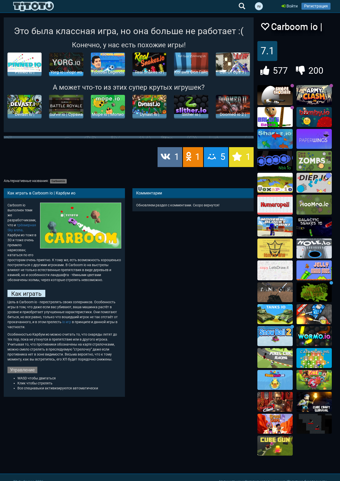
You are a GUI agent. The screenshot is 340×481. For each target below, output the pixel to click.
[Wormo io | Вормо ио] (314, 336)
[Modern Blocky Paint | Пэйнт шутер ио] (275, 227)
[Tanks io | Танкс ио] (275, 314)
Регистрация (316, 6)
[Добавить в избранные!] (264, 28)
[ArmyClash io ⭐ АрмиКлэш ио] (314, 95)
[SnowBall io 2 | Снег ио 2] (275, 336)
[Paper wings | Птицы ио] (314, 139)
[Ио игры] (33, 6)
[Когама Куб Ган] (275, 446)
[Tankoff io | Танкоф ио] (275, 292)
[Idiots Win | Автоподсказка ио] (275, 248)
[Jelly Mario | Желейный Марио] (314, 270)
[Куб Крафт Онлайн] (314, 402)
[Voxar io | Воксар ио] (275, 183)
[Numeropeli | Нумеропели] (275, 205)
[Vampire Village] (314, 424)
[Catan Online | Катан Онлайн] (314, 358)
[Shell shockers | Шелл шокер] (275, 95)
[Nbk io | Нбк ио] (275, 161)
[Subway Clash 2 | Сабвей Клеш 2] (275, 402)
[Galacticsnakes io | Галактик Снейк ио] (314, 227)
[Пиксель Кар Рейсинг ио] (275, 358)
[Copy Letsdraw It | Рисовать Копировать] (275, 270)
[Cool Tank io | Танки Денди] (314, 314)
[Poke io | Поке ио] (314, 380)
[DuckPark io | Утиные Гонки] (275, 380)
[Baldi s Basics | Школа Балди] (275, 117)
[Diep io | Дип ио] (314, 183)
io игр (66, 322)
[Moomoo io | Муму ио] (314, 205)
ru (259, 6)
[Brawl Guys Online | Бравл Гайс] (275, 424)
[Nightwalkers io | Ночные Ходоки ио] (314, 292)
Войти (291, 6)
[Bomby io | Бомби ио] (314, 117)
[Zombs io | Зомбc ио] (314, 161)
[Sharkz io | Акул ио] (275, 139)
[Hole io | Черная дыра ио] (314, 248)
